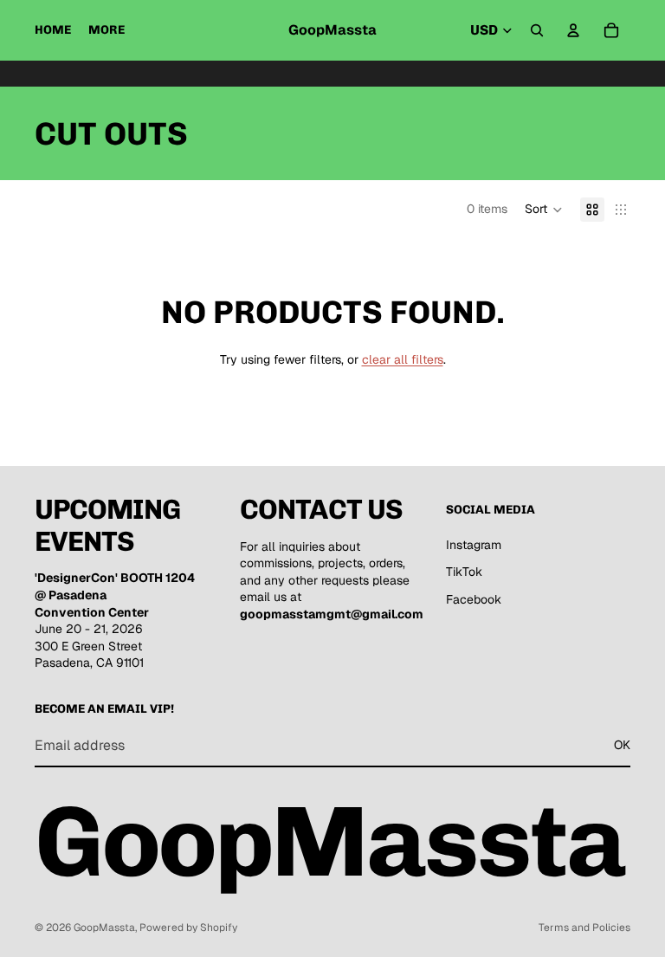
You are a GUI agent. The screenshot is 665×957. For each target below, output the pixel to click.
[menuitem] (106, 30)
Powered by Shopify (188, 927)
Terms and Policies (584, 927)
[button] (544, 210)
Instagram (473, 545)
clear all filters (402, 359)
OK (622, 745)
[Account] (573, 30)
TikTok (464, 571)
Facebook (473, 599)
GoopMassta (104, 927)
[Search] (537, 30)
